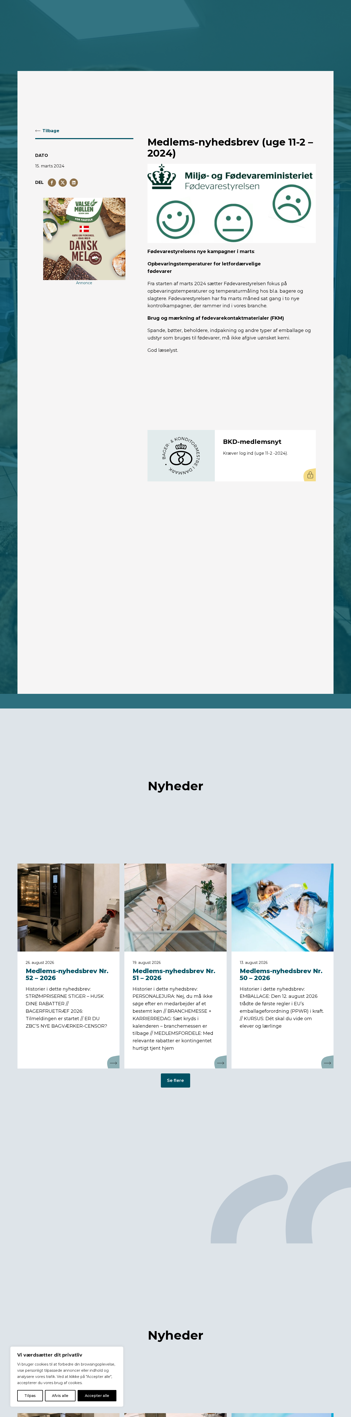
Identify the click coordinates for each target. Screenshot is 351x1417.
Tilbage (50, 130)
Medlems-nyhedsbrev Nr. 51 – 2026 (174, 974)
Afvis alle (60, 1395)
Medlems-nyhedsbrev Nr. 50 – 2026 (281, 974)
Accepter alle (97, 1395)
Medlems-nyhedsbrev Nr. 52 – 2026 (67, 974)
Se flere (175, 1080)
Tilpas (30, 1395)
